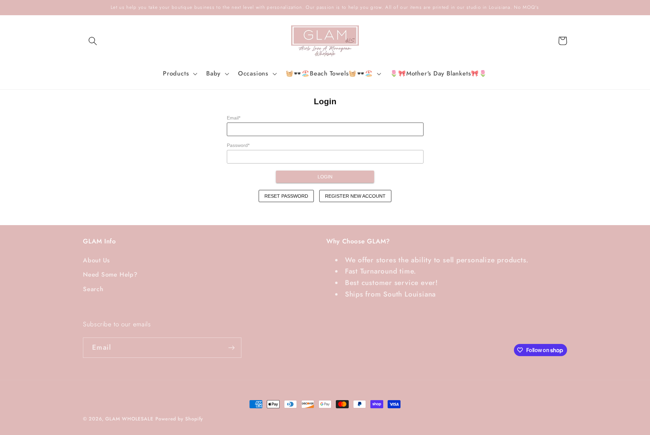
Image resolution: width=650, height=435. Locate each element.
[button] (92, 40)
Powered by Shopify (179, 418)
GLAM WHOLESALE (129, 418)
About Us (96, 260)
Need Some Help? (110, 274)
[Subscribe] (231, 348)
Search (93, 289)
